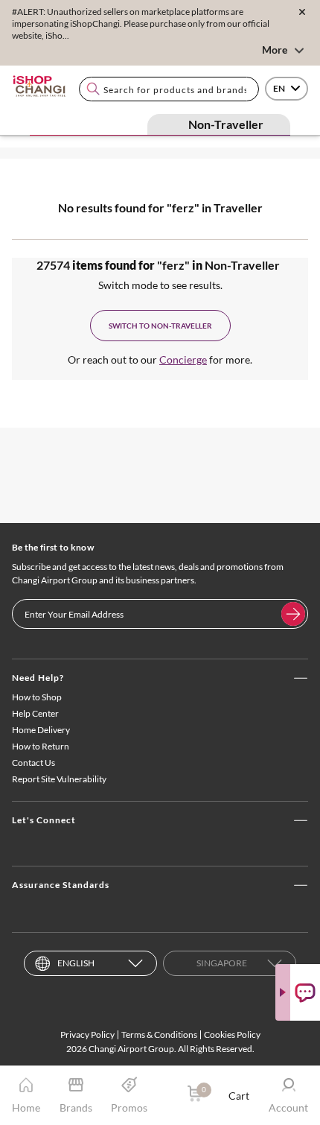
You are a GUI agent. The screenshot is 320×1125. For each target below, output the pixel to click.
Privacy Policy (87, 1034)
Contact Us (33, 762)
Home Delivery (41, 729)
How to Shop (37, 697)
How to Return (40, 746)
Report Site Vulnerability (59, 779)
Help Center (35, 713)
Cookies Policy (232, 1034)
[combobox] (169, 89)
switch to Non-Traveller (160, 325)
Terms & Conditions (159, 1034)
